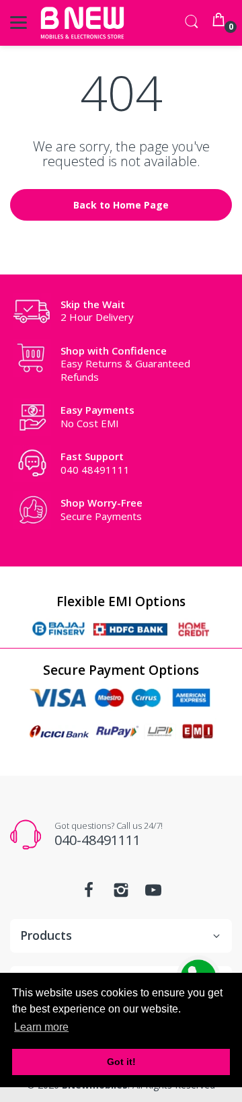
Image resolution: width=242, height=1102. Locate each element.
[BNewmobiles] (82, 23)
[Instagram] (121, 894)
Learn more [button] (41, 1027)
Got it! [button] (121, 1061)
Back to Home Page (121, 204)
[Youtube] (153, 894)
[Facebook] (89, 894)
